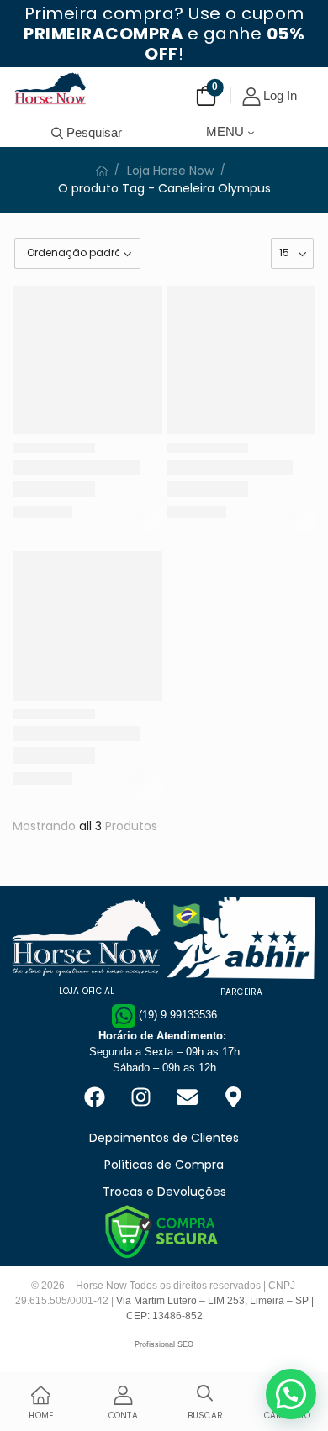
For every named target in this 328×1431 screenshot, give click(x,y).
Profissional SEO (164, 1344)
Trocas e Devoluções (164, 1191)
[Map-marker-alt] (234, 1097)
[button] (291, 1394)
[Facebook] (95, 1097)
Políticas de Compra (164, 1164)
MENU (225, 131)
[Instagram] (141, 1097)
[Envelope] (188, 1097)
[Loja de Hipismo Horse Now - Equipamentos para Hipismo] (50, 88)
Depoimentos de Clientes (164, 1137)
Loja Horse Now (170, 170)
